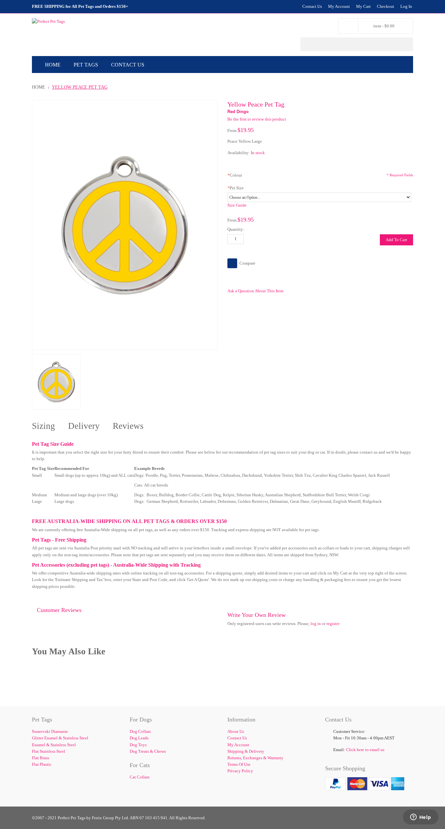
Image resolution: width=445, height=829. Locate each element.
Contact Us (312, 6)
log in (315, 623)
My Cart (363, 6)
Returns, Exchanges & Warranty (255, 757)
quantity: (235, 229)
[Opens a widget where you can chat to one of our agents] (420, 817)
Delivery (84, 426)
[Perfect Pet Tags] (48, 21)
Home (38, 87)
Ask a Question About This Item (255, 290)
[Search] (406, 44)
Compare (247, 263)
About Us (235, 731)
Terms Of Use (239, 764)
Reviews (128, 426)
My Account (339, 6)
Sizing (43, 426)
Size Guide (237, 205)
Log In (406, 6)
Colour (234, 175)
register (332, 623)
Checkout (385, 6)
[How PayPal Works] (364, 780)
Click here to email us (365, 749)
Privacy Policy (240, 770)
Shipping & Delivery (245, 751)
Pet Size (235, 187)
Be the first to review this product (256, 119)
